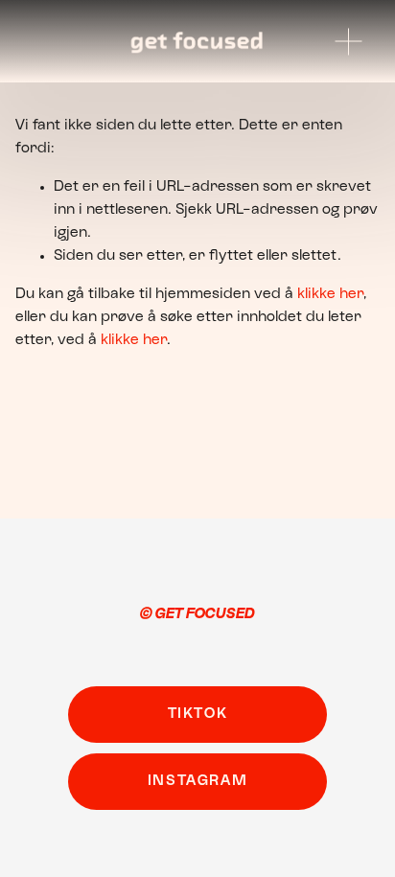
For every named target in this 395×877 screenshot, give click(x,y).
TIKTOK (198, 714)
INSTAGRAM (197, 781)
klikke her (330, 294)
